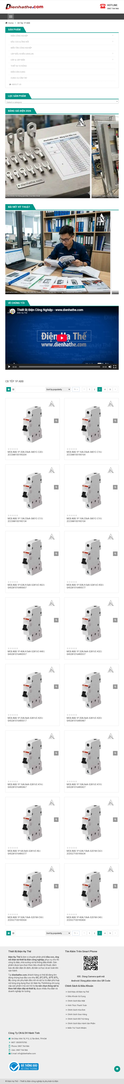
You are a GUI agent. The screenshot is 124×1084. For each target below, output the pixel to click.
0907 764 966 (113, 8)
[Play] (9, 366)
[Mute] (109, 366)
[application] (62, 338)
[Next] (112, 156)
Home (10, 23)
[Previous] (11, 156)
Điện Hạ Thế (12, 1081)
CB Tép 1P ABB (23, 23)
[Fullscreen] (114, 366)
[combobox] (62, 101)
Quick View (56, 421)
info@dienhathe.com (27, 1053)
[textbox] (62, 102)
